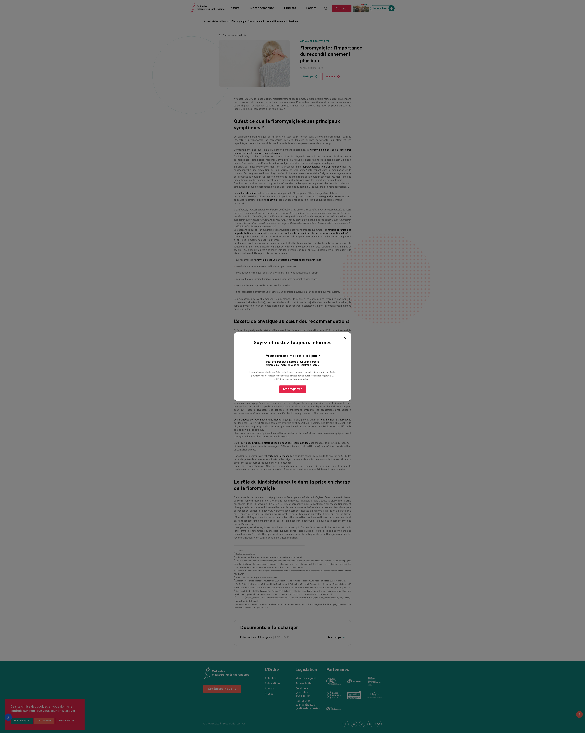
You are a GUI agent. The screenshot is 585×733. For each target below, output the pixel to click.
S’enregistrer (292, 389)
